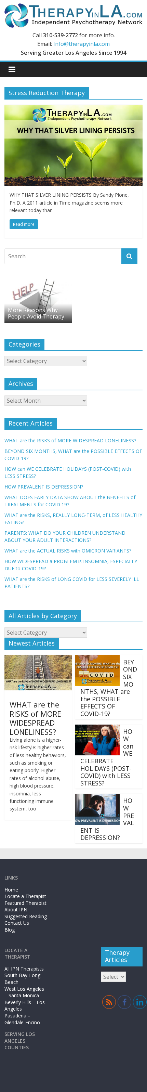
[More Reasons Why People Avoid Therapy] (38, 279)
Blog (9, 929)
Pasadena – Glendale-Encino (22, 1019)
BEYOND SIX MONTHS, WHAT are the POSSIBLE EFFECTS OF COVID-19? (108, 688)
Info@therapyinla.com (81, 44)
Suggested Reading (25, 916)
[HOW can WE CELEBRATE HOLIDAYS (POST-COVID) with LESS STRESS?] (97, 728)
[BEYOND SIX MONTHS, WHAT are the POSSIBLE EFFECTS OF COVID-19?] (97, 659)
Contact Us (16, 923)
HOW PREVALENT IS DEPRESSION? (43, 486)
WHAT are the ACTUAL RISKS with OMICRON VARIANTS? (67, 550)
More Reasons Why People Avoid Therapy (36, 313)
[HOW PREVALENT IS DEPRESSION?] (97, 798)
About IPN (15, 909)
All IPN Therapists (24, 968)
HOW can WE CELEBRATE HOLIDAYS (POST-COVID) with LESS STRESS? (106, 757)
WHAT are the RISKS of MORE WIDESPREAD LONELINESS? (70, 440)
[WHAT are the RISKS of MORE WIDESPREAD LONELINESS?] (38, 659)
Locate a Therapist (25, 896)
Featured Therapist (25, 903)
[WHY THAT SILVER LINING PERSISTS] (73, 109)
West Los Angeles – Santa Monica (24, 992)
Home (11, 889)
